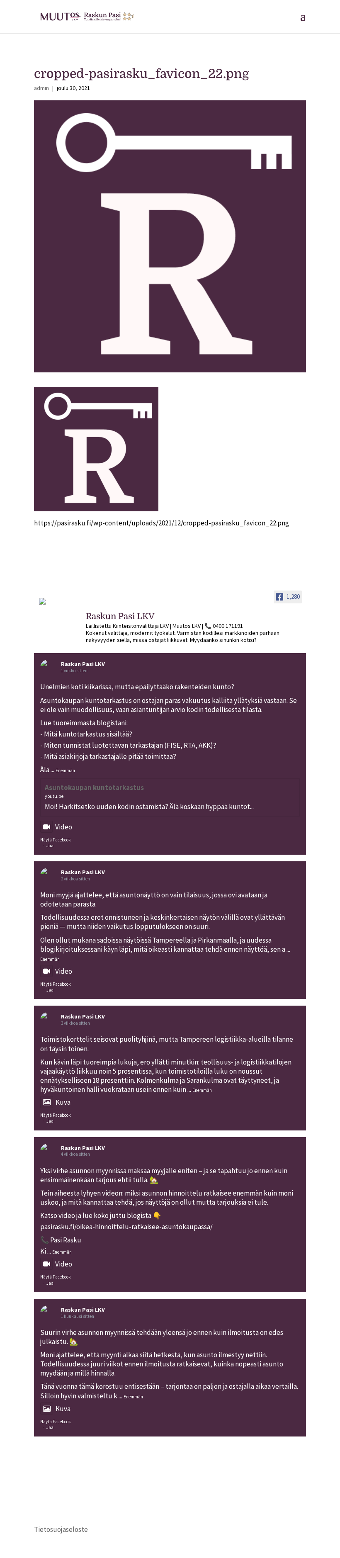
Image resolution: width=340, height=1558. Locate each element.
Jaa (49, 845)
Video (63, 826)
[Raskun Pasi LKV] (59, 605)
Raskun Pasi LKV (83, 664)
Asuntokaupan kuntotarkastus (94, 787)
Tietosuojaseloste (61, 1529)
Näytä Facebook (55, 840)
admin (41, 88)
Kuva (63, 1102)
